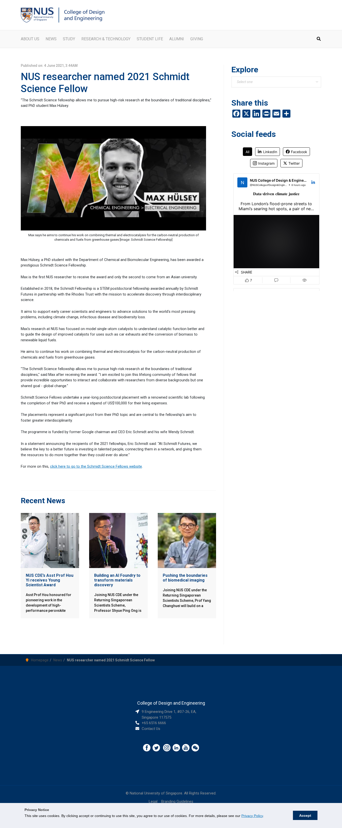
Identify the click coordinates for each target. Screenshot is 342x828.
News (57, 660)
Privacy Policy (252, 816)
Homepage (40, 660)
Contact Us (151, 728)
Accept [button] (305, 815)
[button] (319, 39)
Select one (245, 82)
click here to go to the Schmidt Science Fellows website (96, 466)
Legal (153, 801)
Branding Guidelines (177, 801)
